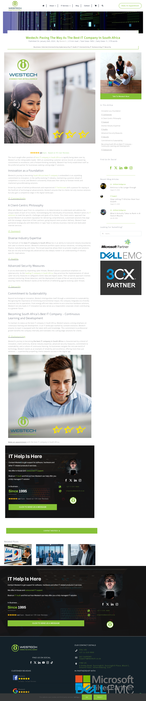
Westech (62, 41)
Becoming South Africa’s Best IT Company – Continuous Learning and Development (116, 145)
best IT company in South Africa (48, 157)
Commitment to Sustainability (112, 140)
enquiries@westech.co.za (75, 491)
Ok (87, 697)
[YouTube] (43, 662)
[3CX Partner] (120, 261)
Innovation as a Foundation (111, 111)
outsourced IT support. (35, 471)
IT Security (14, 286)
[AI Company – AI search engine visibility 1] (103, 210)
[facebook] (66, 480)
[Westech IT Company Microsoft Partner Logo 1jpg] (116, 239)
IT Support (113, 196)
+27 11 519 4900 (72, 487)
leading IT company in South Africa (39, 273)
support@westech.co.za (90, 659)
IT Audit (18, 476)
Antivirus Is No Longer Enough (123, 187)
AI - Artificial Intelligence (118, 184)
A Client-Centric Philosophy (111, 118)
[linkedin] (75, 480)
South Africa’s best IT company (45, 175)
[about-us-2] (120, 53)
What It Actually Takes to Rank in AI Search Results (125, 214)
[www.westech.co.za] (16, 6)
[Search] (102, 5)
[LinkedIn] (39, 662)
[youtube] (126, 167)
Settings (76, 697)
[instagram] (80, 480)
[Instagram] (47, 662)
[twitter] (70, 480)
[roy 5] (103, 184)
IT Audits (13, 259)
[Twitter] (35, 662)
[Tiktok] (52, 662)
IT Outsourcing (16, 336)
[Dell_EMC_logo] (120, 253)
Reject (100, 697)
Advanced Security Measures (111, 133)
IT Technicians (60, 187)
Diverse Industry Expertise (110, 126)
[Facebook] (31, 662)
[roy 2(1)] (101, 196)
